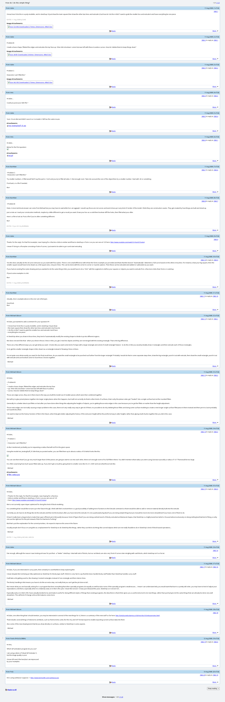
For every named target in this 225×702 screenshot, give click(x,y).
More (215, 31)
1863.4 (203, 96)
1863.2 (203, 40)
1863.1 (216, 11)
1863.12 (203, 319)
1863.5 (203, 116)
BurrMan (13, 167)
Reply (114, 31)
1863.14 (203, 432)
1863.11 (202, 296)
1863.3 (203, 68)
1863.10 (203, 260)
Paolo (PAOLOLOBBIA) (18, 638)
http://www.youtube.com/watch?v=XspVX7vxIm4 (127, 242)
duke (12, 8)
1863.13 (203, 375)
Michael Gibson (15, 315)
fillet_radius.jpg (14, 474)
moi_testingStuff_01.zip (17, 125)
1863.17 (202, 567)
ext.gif (10, 155)
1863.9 (216, 239)
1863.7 (203, 170)
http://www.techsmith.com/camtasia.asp (44, 678)
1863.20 (202, 675)
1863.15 (203, 489)
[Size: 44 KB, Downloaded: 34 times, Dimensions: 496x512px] (29, 54)
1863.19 (203, 642)
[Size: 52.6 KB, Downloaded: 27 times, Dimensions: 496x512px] (30, 27)
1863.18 (215, 613)
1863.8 (203, 201)
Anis (11, 92)
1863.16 (215, 551)
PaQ (11, 672)
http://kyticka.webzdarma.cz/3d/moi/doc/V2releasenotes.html (138, 615)
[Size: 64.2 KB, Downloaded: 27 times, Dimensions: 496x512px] (30, 82)
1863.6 (203, 140)
